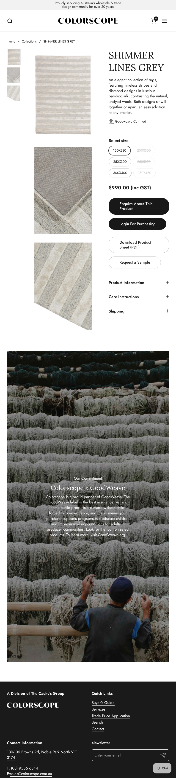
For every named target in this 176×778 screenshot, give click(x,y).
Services (98, 709)
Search (97, 722)
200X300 (144, 150)
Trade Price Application (111, 716)
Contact (98, 729)
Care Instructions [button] (124, 296)
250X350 (144, 161)
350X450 (144, 172)
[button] (10, 21)
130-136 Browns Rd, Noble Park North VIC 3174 (42, 754)
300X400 (120, 172)
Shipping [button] (116, 311)
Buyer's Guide (103, 702)
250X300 (120, 161)
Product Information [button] (126, 282)
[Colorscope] (88, 20)
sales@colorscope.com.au (31, 773)
